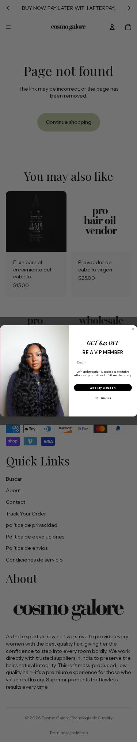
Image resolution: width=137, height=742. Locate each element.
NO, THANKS (103, 398)
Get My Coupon (103, 388)
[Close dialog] (133, 329)
